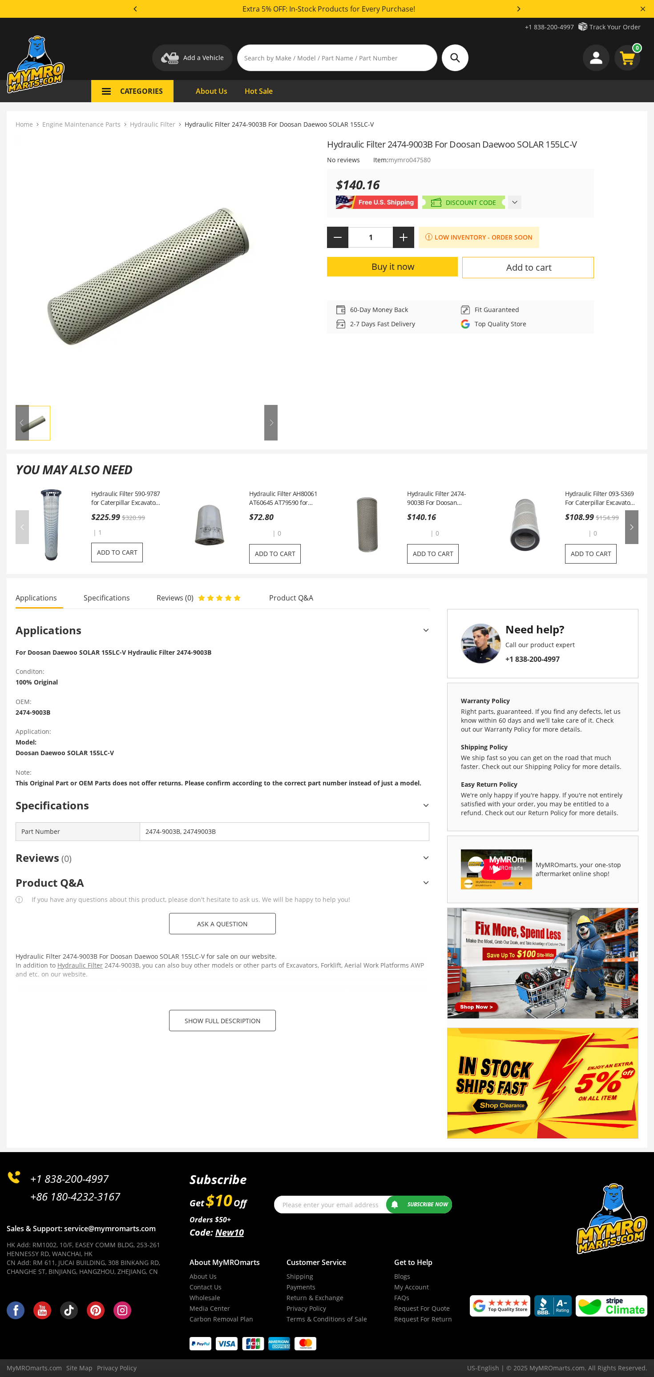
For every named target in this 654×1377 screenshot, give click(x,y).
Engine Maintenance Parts (81, 124)
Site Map (79, 1368)
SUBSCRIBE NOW (428, 1204)
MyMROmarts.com (34, 1368)
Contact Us (206, 1287)
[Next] (518, 8)
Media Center (210, 1308)
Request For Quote (422, 1308)
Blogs (402, 1276)
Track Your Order (615, 27)
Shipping (300, 1276)
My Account (411, 1287)
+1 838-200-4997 (549, 27)
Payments (301, 1287)
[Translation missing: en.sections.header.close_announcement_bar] (642, 8)
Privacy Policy (306, 1308)
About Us (203, 1276)
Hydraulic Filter (152, 124)
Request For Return (423, 1319)
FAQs (401, 1297)
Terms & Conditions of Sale (327, 1319)
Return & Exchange (315, 1297)
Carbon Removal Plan (221, 1319)
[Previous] (135, 8)
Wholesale (205, 1297)
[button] (260, 533)
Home (24, 124)
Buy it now (393, 266)
